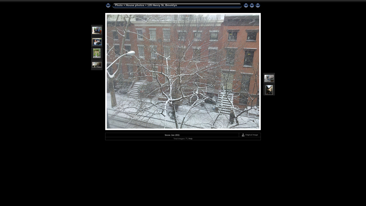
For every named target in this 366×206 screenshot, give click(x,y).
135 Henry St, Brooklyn (162, 5)
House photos (135, 5)
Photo (119, 5)
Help (191, 139)
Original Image (251, 135)
